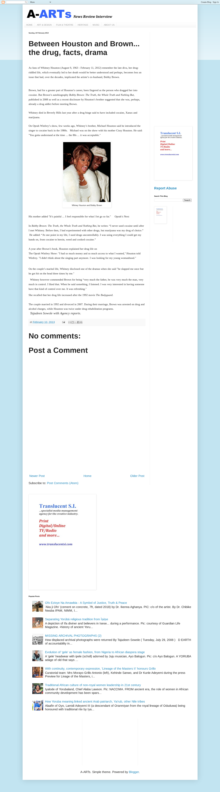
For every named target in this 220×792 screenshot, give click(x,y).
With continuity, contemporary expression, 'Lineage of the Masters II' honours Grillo (100, 668)
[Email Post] (63, 322)
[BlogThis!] (72, 322)
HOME (29, 25)
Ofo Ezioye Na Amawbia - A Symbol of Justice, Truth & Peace (86, 602)
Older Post (137, 476)
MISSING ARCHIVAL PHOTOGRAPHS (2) (73, 635)
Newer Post (37, 476)
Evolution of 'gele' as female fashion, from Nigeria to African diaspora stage (95, 652)
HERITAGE (83, 25)
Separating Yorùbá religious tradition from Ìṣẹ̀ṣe (76, 619)
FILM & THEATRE (64, 25)
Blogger (134, 772)
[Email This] (69, 322)
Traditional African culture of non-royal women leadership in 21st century (93, 685)
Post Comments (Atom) (62, 483)
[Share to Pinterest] (81, 322)
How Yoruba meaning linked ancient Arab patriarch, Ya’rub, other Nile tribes (95, 701)
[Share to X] (75, 322)
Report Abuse (165, 188)
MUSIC (96, 25)
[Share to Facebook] (78, 322)
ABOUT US (109, 25)
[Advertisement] (87, 447)
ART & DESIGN (44, 25)
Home (87, 476)
